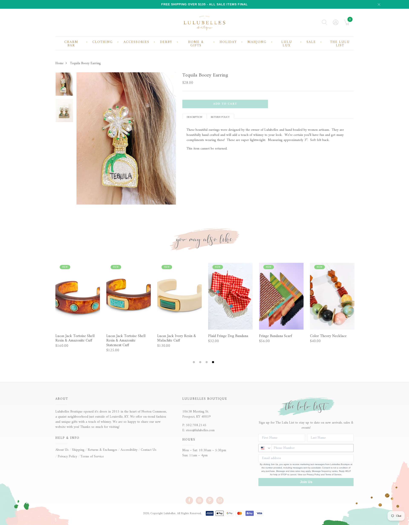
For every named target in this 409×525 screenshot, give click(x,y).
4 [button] (213, 362)
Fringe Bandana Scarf (275, 336)
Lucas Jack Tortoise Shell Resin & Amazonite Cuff (75, 338)
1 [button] (194, 362)
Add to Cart (225, 103)
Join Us (306, 482)
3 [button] (207, 362)
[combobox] (265, 448)
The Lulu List (340, 43)
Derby (166, 42)
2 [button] (200, 362)
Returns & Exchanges (102, 450)
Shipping (78, 450)
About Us (62, 450)
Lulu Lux (286, 43)
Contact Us (148, 450)
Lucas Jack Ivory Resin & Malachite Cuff (176, 338)
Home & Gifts (196, 43)
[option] (64, 85)
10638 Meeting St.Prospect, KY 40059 (196, 414)
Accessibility (129, 450)
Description (194, 117)
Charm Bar (71, 43)
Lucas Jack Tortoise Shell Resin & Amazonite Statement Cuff (125, 341)
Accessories (136, 42)
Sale (311, 42)
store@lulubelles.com (200, 430)
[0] (346, 24)
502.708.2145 (196, 425)
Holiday (228, 42)
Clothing (102, 42)
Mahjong (257, 42)
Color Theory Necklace (328, 336)
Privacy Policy (67, 457)
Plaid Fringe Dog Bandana (228, 336)
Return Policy (220, 117)
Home (59, 63)
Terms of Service (92, 457)
